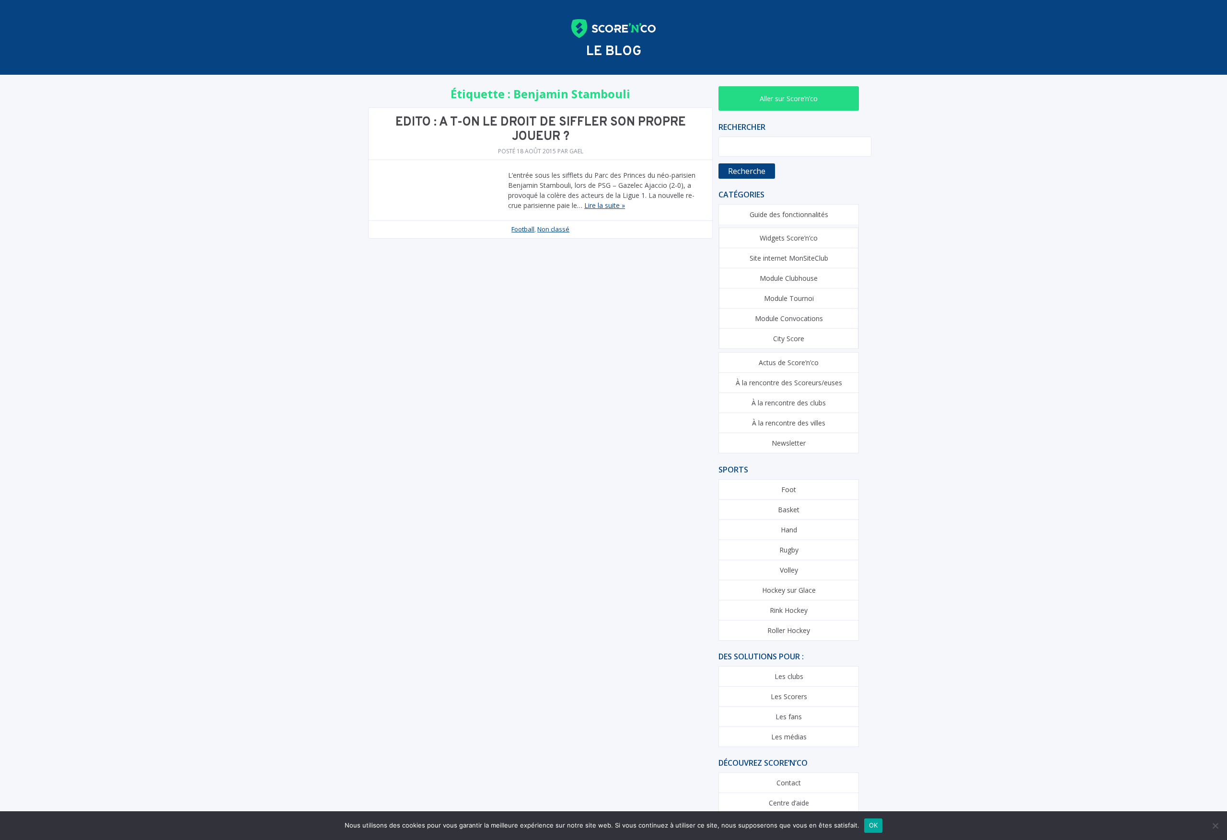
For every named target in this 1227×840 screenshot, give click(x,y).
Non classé (553, 229)
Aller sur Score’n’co (789, 98)
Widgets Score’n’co (789, 237)
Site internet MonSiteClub (789, 258)
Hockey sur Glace (789, 590)
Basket (788, 509)
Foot (788, 489)
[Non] (1215, 825)
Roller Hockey (788, 630)
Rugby (789, 549)
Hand (789, 529)
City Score (788, 338)
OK (873, 825)
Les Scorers (789, 696)
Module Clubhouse (789, 278)
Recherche (746, 171)
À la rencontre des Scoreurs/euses (789, 382)
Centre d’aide (789, 802)
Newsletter (789, 443)
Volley (789, 570)
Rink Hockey (789, 610)
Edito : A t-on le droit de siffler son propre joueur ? (540, 130)
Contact (788, 782)
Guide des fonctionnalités (789, 214)
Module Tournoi (789, 298)
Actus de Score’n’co (789, 362)
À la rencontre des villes (788, 422)
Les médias (789, 736)
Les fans (789, 716)
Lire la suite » (604, 205)
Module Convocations (789, 318)
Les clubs (789, 676)
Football (522, 229)
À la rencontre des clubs (789, 402)
